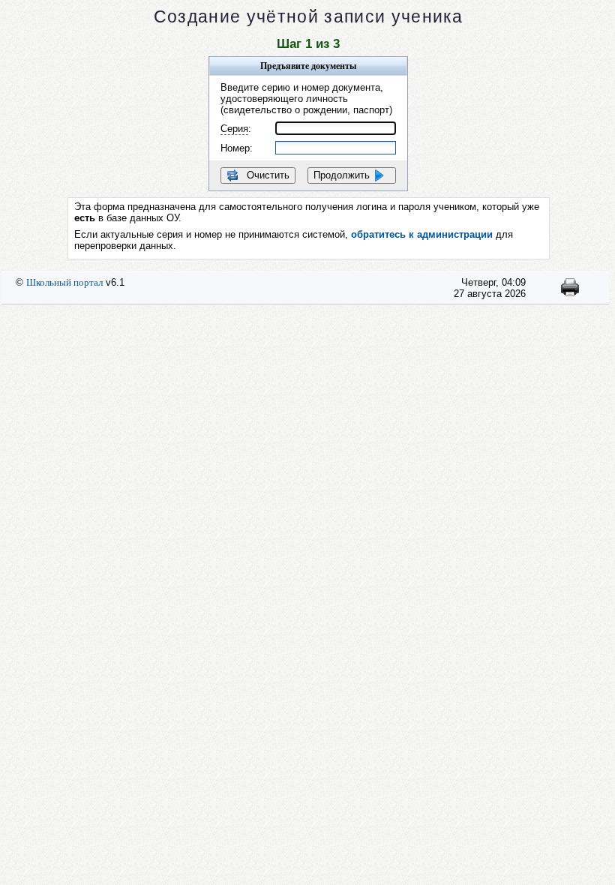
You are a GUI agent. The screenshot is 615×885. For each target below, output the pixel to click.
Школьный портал (64, 282)
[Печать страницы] (570, 292)
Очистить (267, 175)
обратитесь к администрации (422, 234)
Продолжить (343, 175)
